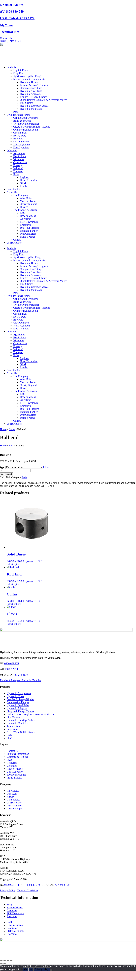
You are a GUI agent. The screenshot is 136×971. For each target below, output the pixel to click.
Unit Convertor (28, 233)
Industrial (18, 168)
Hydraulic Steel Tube (31, 91)
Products (11, 67)
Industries (12, 150)
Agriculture (19, 153)
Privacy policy (42, 969)
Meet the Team (27, 201)
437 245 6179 (20, 674)
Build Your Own (22, 120)
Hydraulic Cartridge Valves (34, 105)
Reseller (24, 186)
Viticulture (18, 159)
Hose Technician (28, 180)
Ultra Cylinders (21, 141)
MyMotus (6, 25)
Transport (18, 171)
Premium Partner (28, 230)
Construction (20, 162)
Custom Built (20, 132)
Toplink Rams (20, 70)
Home (3, 429)
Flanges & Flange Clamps (33, 96)
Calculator (25, 218)
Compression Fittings (31, 88)
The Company (20, 195)
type (2, 467)
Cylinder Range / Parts (18, 114)
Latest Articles (14, 242)
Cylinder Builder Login (25, 129)
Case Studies (13, 189)
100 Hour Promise (29, 227)
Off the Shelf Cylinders (25, 117)
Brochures (25, 224)
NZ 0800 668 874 (12, 5)
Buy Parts (18, 138)
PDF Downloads (29, 221)
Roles (16, 174)
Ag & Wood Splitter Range (27, 76)
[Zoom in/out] (1, 960)
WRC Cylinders (21, 144)
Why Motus (26, 198)
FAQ (22, 212)
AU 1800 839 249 (12, 11)
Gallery (17, 239)
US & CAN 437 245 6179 (17, 18)
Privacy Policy (7, 890)
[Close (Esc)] (11, 960)
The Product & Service (25, 210)
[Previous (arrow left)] (1, 963)
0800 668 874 (11, 663)
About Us (12, 192)
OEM (23, 183)
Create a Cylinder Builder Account (31, 126)
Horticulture (19, 156)
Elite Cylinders (21, 147)
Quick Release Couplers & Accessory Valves (43, 99)
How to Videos (28, 215)
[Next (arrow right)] (4, 963)
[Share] (8, 960)
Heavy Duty (19, 135)
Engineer (24, 177)
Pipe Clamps (26, 102)
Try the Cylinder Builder (26, 123)
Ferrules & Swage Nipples (34, 85)
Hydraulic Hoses (28, 82)
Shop (12, 429)
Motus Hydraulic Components (29, 79)
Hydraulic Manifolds (31, 108)
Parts (15, 111)
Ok (25, 969)
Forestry (17, 165)
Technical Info (9, 32)
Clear (46, 467)
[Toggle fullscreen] (4, 960)
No (31, 969)
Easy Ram (18, 73)
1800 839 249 (12, 669)
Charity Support (28, 204)
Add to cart (6, 474)
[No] (51, 970)
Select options (14, 564)
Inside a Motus (27, 236)
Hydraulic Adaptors (30, 94)
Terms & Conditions (27, 890)
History (24, 207)
